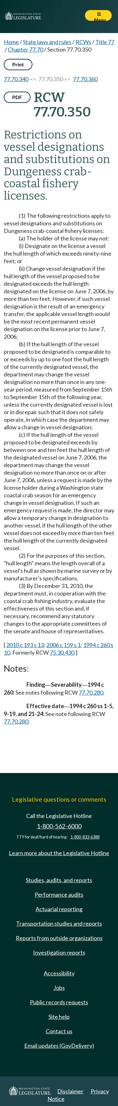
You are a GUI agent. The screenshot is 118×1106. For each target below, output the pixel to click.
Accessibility (59, 973)
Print (18, 64)
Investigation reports (59, 952)
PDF (17, 97)
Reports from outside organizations (59, 937)
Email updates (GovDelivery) (59, 1045)
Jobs (59, 987)
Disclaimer (70, 1091)
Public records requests (59, 1002)
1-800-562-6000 (59, 826)
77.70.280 (91, 692)
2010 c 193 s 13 (25, 644)
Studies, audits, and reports (59, 880)
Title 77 (104, 41)
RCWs (83, 41)
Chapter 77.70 (25, 49)
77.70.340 (16, 79)
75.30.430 (62, 652)
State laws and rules (47, 41)
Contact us (59, 1031)
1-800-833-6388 (84, 837)
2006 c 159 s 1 (63, 644)
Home (11, 41)
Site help (59, 1016)
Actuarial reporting (59, 909)
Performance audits (59, 894)
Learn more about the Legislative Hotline (59, 852)
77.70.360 (85, 79)
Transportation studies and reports (59, 923)
